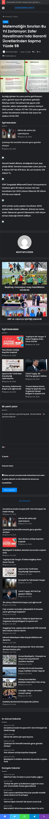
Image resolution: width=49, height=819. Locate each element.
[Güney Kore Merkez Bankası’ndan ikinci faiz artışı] (9, 683)
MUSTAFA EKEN (11, 52)
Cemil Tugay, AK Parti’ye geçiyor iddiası (36, 374)
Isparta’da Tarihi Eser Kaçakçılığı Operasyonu (12, 376)
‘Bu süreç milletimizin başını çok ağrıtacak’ (11, 387)
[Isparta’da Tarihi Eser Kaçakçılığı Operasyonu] (12, 365)
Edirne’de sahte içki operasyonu (27, 519)
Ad (4, 447)
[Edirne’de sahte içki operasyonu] (9, 133)
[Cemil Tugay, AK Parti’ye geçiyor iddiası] (36, 365)
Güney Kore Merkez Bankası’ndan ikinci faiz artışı (31, 680)
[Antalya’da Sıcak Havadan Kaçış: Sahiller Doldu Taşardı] (9, 671)
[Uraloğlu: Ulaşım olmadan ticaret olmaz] (9, 694)
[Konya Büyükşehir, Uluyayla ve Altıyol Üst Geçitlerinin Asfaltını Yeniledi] (9, 659)
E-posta (6, 456)
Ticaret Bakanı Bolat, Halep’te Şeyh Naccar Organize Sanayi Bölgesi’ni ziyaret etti (35, 390)
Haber (15, 17)
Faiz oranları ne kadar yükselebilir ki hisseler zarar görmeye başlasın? (23, 610)
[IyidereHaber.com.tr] (24, 7)
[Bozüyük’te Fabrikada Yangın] (9, 583)
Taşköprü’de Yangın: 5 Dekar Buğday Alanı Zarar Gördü (36, 339)
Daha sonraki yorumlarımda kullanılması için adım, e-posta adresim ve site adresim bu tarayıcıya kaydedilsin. (23, 479)
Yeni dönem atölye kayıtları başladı (10, 351)
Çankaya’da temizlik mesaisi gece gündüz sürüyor (25, 2)
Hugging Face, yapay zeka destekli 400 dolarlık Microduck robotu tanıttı (24, 629)
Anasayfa (8, 17)
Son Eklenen (24, 501)
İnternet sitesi (7, 466)
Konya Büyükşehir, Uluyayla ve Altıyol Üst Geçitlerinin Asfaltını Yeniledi (32, 659)
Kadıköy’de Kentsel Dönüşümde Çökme (21, 701)
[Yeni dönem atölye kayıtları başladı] (12, 342)
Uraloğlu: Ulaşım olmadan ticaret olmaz (30, 691)
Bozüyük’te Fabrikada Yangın (31, 580)
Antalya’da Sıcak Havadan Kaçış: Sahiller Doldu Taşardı (31, 669)
